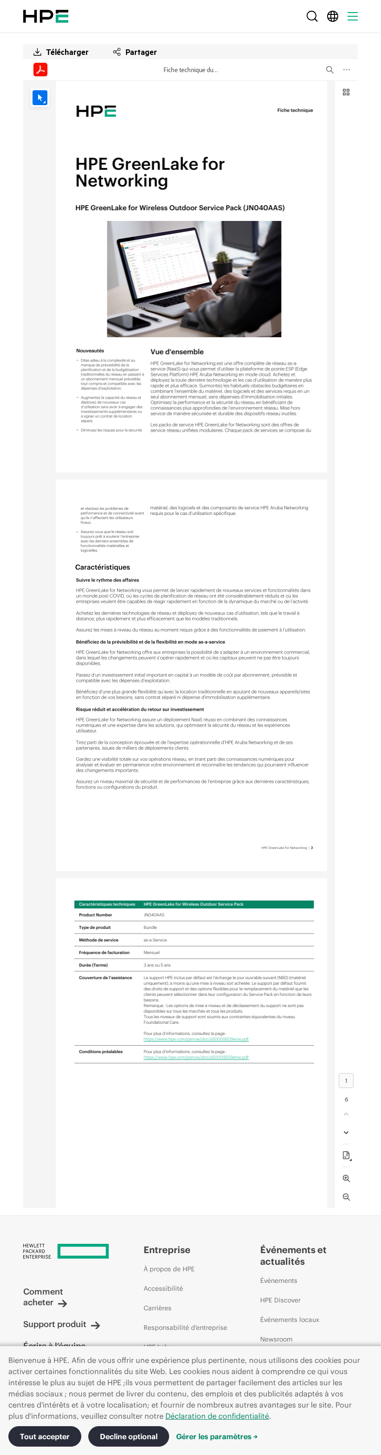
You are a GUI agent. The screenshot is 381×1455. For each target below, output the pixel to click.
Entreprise (167, 1249)
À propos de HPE (169, 1269)
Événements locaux (289, 1319)
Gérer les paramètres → (217, 1436)
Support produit (54, 1324)
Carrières (157, 1308)
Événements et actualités (293, 1255)
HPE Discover (280, 1300)
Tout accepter (45, 1436)
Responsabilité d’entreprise (185, 1327)
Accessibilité (163, 1288)
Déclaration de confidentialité (217, 1416)
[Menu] (353, 16)
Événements (278, 1280)
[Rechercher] (312, 16)
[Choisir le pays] (332, 16)
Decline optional (129, 1436)
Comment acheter (43, 1297)
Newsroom (276, 1339)
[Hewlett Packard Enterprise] (45, 16)
